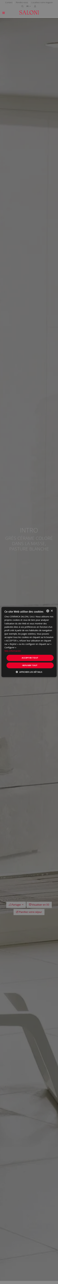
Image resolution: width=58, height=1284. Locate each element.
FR (27, 6)
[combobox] (47, 610)
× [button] (52, 611)
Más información (12, 650)
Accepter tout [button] (30, 657)
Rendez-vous (22, 2)
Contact (8, 2)
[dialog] (29, 642)
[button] (29, 672)
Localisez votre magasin (42, 2)
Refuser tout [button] (30, 665)
